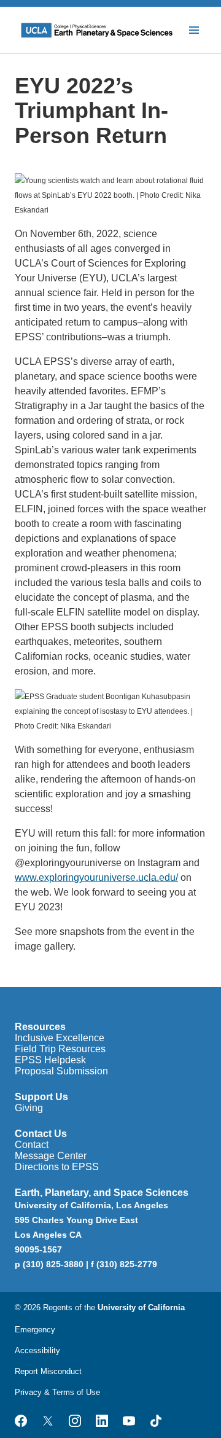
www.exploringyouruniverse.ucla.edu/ (96, 877)
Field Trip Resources (60, 1049)
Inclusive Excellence (59, 1038)
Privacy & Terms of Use (57, 1392)
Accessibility (37, 1350)
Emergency (35, 1329)
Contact (31, 1144)
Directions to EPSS (57, 1167)
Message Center (51, 1156)
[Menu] (194, 30)
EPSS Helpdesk (50, 1060)
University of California (141, 1307)
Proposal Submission (61, 1071)
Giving (29, 1108)
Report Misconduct (48, 1371)
